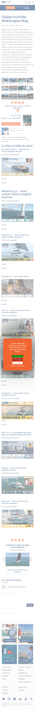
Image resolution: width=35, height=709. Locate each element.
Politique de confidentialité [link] (17, 366)
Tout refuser (18, 359)
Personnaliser (17, 363)
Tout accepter (18, 356)
